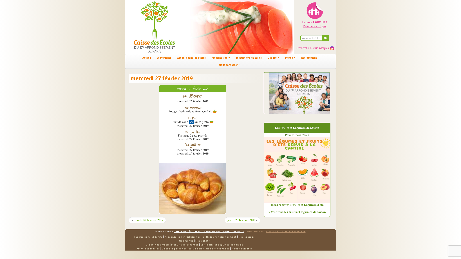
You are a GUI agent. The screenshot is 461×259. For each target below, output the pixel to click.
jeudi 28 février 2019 (241, 220)
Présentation (220, 57)
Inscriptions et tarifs (249, 57)
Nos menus (186, 240)
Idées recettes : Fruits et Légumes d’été (297, 205)
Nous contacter (229, 64)
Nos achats (202, 240)
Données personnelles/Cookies (183, 248)
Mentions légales (148, 248)
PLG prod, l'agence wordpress (286, 231)
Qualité (272, 57)
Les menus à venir (157, 244)
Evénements (164, 57)
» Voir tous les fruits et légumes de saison (297, 212)
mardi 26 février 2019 (148, 220)
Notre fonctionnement (221, 236)
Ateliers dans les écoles (191, 57)
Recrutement (309, 57)
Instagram (324, 48)
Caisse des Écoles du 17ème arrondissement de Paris (209, 231)
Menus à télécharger (184, 244)
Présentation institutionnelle (184, 236)
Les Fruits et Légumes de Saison (221, 244)
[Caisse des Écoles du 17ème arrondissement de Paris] (150, 27)
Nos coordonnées (218, 248)
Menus (289, 57)
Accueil (146, 57)
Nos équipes (246, 236)
